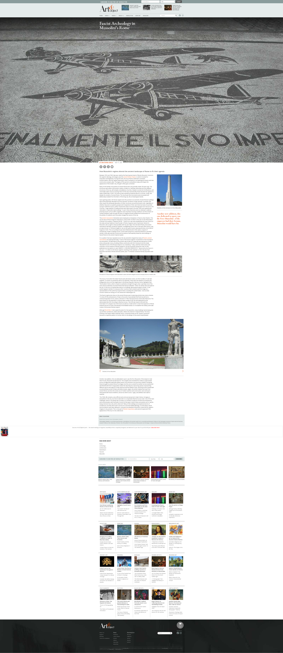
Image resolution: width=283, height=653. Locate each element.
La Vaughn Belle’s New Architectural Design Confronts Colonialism (157, 514)
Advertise (115, 644)
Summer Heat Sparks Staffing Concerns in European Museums (140, 569)
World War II (108, 310)
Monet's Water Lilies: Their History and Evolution (135, 6)
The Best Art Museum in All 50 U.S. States (141, 516)
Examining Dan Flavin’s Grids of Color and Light (158, 480)
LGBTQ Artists (173, 588)
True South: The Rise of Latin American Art (123, 509)
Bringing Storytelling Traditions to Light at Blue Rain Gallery (106, 538)
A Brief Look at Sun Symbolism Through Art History (106, 569)
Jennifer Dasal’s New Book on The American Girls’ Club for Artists (175, 603)
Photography (104, 588)
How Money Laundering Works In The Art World (106, 505)
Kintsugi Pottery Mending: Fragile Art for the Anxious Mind (175, 510)
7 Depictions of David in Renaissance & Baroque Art (159, 542)
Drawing (120, 555)
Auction (120, 588)
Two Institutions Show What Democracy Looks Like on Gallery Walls (140, 575)
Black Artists (138, 588)
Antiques (103, 492)
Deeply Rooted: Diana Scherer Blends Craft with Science (106, 543)
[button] (100, 166)
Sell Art (129, 642)
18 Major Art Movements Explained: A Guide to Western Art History (159, 538)
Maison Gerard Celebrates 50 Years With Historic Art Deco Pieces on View (106, 514)
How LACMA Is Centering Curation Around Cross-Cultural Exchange (140, 512)
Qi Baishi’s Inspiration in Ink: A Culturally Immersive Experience (176, 516)
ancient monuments (107, 218)
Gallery (154, 492)
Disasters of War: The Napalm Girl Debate (106, 602)
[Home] (108, 8)
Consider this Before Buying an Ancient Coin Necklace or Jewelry (107, 580)
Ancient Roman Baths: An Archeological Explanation (140, 541)
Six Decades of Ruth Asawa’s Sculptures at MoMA (122, 579)
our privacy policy (126, 648)
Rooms (129, 640)
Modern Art (173, 555)
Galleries (129, 636)
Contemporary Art (140, 492)
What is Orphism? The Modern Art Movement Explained (175, 573)
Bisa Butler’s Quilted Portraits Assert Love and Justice (140, 603)
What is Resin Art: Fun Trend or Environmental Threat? (175, 579)
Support (101, 634)
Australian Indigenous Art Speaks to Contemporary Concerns (175, 543)
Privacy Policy (111, 649)
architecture (102, 448)
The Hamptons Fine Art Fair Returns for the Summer (159, 611)
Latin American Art (123, 492)
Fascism (101, 452)
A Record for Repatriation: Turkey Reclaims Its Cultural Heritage (107, 575)
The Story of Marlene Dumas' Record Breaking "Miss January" (123, 613)
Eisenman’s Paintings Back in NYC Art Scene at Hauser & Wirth (176, 613)
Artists (128, 638)
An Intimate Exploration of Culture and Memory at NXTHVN (141, 612)
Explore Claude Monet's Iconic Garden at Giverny (176, 568)
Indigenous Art (174, 523)
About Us (101, 632)
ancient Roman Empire (129, 177)
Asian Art (172, 492)
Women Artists (157, 555)
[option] (141, 346)
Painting (120, 523)
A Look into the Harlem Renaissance (140, 607)
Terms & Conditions (104, 638)
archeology (102, 446)
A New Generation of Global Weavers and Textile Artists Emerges (156, 7)
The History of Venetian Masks (177, 479)
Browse (129, 634)
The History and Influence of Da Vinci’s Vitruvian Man (158, 546)
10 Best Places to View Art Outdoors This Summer (106, 548)
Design (136, 523)
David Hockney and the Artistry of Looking (123, 542)
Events (115, 638)
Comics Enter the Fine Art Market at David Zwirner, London (124, 569)
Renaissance (156, 523)
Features (115, 634)
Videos (115, 640)
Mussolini (102, 454)
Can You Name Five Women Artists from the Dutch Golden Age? (159, 575)
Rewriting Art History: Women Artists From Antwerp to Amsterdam (176, 8)
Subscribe (179, 459)
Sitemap (101, 636)
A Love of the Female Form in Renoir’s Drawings (124, 574)
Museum (137, 555)
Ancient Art (104, 555)
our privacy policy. (165, 648)
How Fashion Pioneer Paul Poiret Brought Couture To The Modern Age (141, 546)
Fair (153, 588)
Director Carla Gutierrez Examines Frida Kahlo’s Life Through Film (124, 514)
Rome (101, 444)
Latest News (102, 464)
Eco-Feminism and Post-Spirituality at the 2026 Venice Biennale (141, 506)
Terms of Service (118, 649)
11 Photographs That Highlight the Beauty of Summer (157, 580)
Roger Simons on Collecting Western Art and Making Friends (158, 603)
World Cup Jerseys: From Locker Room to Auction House (123, 608)
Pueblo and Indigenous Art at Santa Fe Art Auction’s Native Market (175, 538)
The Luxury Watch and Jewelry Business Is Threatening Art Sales (123, 603)
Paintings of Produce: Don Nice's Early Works (158, 509)
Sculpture (103, 523)
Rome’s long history (129, 409)
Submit (179, 1)
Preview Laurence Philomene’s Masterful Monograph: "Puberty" (174, 608)
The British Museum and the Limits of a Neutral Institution (140, 580)
